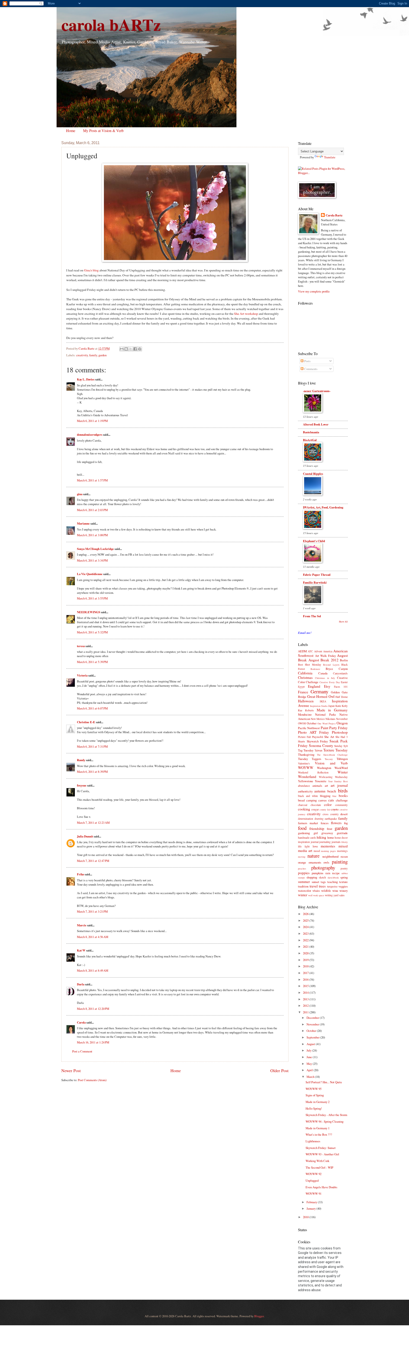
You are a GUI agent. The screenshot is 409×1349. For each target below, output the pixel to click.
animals (317, 785)
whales (316, 890)
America (327, 651)
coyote (335, 809)
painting (340, 861)
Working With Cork (317, 1161)
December (313, 1017)
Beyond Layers (331, 664)
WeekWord (341, 768)
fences (325, 823)
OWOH (302, 723)
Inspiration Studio (319, 706)
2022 (306, 940)
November (342, 719)
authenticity (305, 791)
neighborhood (330, 856)
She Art (329, 737)
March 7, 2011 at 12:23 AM (93, 822)
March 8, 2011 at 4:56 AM (92, 937)
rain (327, 873)
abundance (304, 785)
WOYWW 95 (313, 1089)
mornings (342, 851)
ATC (310, 651)
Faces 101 (341, 686)
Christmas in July (325, 678)
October (311, 723)
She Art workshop (246, 313)
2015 (306, 986)
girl (316, 833)
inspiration (304, 842)
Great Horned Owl (320, 696)
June (310, 1057)
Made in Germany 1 (317, 1128)
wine (335, 890)
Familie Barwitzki (315, 582)
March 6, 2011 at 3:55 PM (92, 598)
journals (336, 842)
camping (311, 800)
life (300, 846)
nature (313, 855)
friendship (316, 828)
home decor (341, 837)
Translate (329, 157)
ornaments (315, 862)
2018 (306, 966)
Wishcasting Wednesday (333, 777)
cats (331, 800)
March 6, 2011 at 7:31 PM (92, 746)
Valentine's (304, 763)
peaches (302, 868)
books (343, 795)
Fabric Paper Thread (316, 574)
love (315, 846)
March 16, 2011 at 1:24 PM (93, 1042)
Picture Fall (304, 737)
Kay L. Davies (85, 379)
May (310, 1063)
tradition (303, 886)
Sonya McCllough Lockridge (95, 549)
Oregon (342, 723)
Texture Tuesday (335, 750)
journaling (325, 842)
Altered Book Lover (316, 424)
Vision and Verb (331, 763)
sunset (315, 882)
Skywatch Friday (317, 741)
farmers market (308, 823)
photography (323, 867)
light (307, 846)
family (93, 355)
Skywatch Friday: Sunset (321, 1148)
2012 (306, 1005)
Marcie (81, 925)
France (303, 692)
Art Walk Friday (325, 656)
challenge (342, 800)
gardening (304, 833)
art (326, 785)
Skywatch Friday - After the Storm (326, 1115)
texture (343, 882)
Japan (331, 706)
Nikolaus (330, 719)
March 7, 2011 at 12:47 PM (93, 861)
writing (329, 895)
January (311, 1208)
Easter (344, 682)
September (313, 1037)
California (305, 673)
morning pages (328, 851)
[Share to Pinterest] (139, 349)
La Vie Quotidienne (89, 574)
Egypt (301, 686)
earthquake (331, 818)
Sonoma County (321, 745)
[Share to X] (130, 349)
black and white (308, 796)
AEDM (302, 651)
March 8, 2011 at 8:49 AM (92, 970)
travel (314, 886)
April (310, 1070)
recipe (336, 873)
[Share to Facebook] (135, 349)
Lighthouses (313, 1141)
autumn (319, 791)
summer (304, 881)
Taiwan (318, 750)
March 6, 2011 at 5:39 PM (92, 662)
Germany (319, 691)
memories (328, 846)
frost (329, 829)
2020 (306, 953)
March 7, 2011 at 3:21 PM (92, 911)
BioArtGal (310, 440)
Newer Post (71, 1070)
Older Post (279, 1070)
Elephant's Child (314, 541)
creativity (82, 355)
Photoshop (340, 732)
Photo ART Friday (313, 732)
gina (79, 494)
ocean (344, 856)
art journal (339, 785)
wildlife (326, 890)
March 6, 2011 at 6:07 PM (92, 708)
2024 (306, 927)
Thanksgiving (306, 754)
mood (317, 851)
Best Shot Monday (309, 664)
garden (102, 355)
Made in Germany (332, 710)
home (330, 837)
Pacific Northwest (309, 728)
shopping (312, 877)
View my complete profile (314, 291)
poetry (344, 868)
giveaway (327, 833)
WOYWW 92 (313, 1174)
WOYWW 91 (313, 1193)
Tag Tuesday (305, 750)
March (311, 1077)
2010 (306, 1217)
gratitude (342, 833)
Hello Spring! (314, 1108)
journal (315, 842)
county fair (325, 809)
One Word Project (326, 723)
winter (302, 894)
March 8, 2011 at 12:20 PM (93, 1008)
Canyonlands (340, 673)
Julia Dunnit (85, 836)
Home (70, 130)
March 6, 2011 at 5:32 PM (92, 632)
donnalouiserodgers (89, 434)
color (328, 804)
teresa (81, 646)
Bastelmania (311, 432)
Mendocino (304, 714)
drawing (319, 818)
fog (346, 823)
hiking (321, 837)
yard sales (339, 895)
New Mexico (318, 719)
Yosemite (320, 781)
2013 (306, 999)
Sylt (345, 746)
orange (302, 862)
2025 (306, 920)
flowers (336, 822)
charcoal (302, 805)
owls (326, 862)
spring (344, 877)
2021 (306, 946)
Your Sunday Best (338, 781)
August (311, 1044)
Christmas (305, 677)
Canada (323, 673)
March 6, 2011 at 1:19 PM (92, 421)
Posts (307, 361)
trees (322, 886)
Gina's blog (91, 270)
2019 (306, 960)
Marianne (83, 523)
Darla (80, 984)
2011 (306, 1012)
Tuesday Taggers (309, 759)
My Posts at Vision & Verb (103, 130)
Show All (343, 621)
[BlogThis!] (126, 349)
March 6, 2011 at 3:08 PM (92, 535)
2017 (306, 973)
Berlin (344, 660)
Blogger (259, 1316)
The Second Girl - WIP (319, 1167)
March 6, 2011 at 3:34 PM (92, 560)
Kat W (81, 950)
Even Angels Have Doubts (321, 1187)
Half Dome (341, 697)
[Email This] (121, 349)
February (312, 1202)
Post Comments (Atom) (92, 1080)
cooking (304, 809)
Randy (81, 760)
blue (334, 796)
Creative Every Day (330, 682)
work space (318, 895)
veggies (343, 886)
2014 (306, 992)
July (309, 1050)
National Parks (325, 714)
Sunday (338, 746)
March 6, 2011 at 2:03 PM (92, 510)
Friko (80, 874)
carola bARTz (111, 24)
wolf (310, 895)
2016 (306, 979)
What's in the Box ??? (319, 1134)
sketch (322, 877)
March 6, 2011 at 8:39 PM (92, 771)
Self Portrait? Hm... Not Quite (324, 1082)
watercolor (304, 890)
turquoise (332, 886)
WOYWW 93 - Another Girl (322, 1154)
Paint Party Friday (334, 727)
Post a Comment (82, 1051)
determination (305, 818)
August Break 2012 (323, 660)
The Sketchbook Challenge (332, 754)
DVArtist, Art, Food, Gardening (323, 507)
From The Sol (312, 616)
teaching (332, 882)
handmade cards (307, 837)
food (302, 828)
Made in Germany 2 (317, 1102)
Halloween (306, 701)
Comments (310, 369)
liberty (344, 842)
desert (344, 814)
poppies (304, 872)
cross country (331, 814)
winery (343, 890)
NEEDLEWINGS (88, 612)
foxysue (81, 785)
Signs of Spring (315, 1095)
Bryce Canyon (337, 669)
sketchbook (333, 877)
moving (301, 856)
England (314, 686)
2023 (306, 933)
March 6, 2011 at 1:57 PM (92, 480)
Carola (81, 1022)
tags (323, 882)
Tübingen (342, 759)
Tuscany (329, 759)
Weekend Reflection (313, 772)
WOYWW (305, 767)
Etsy (327, 686)
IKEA (323, 701)
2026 (306, 914)
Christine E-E (86, 722)
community (341, 805)
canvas (322, 800)
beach (331, 791)
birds (343, 790)
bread (301, 800)
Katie (338, 706)
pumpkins (317, 873)
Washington (324, 768)
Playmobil (317, 737)
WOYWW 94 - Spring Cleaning (324, 1121)
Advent (318, 651)
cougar (315, 809)
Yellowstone (305, 781)
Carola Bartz (334, 215)
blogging (325, 796)
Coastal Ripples (313, 473)
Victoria (82, 675)
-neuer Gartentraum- (316, 391)
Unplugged (312, 1180)
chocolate (316, 805)
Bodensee (315, 669)
